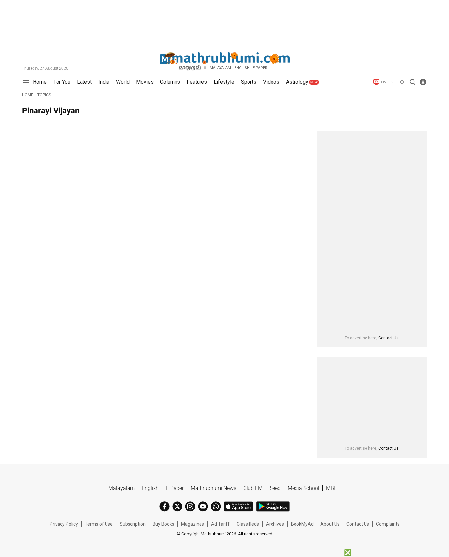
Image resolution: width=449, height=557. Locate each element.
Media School (303, 488)
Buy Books (163, 524)
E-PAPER (260, 68)
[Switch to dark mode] (402, 82)
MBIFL (333, 488)
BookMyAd (302, 524)
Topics (44, 95)
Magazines (192, 524)
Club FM (253, 488)
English (150, 488)
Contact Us (388, 338)
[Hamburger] (26, 82)
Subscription (133, 524)
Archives (275, 524)
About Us (330, 524)
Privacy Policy (64, 524)
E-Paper (175, 488)
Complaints (388, 524)
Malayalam (220, 68)
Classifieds (248, 524)
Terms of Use (99, 524)
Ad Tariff (220, 524)
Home (27, 95)
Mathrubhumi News (213, 488)
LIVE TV (387, 82)
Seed (275, 488)
